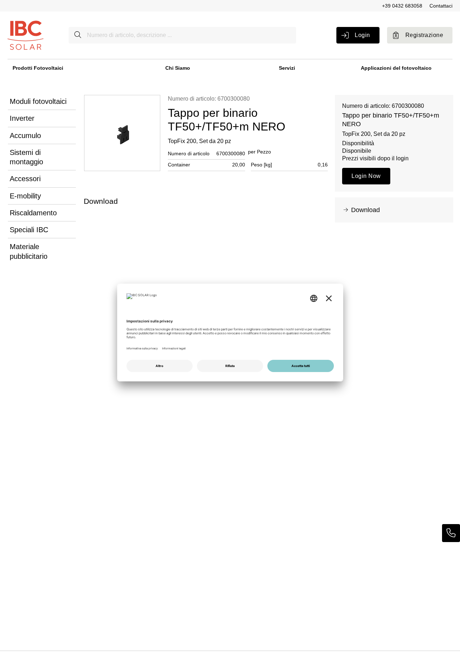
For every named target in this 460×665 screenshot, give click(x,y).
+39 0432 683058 (402, 6)
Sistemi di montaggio (26, 157)
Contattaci (440, 6)
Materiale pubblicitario (28, 251)
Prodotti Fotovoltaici (38, 68)
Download (365, 210)
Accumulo (25, 135)
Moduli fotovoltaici (38, 101)
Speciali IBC (29, 230)
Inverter (22, 118)
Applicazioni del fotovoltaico (396, 68)
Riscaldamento (33, 213)
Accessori (25, 179)
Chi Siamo (177, 68)
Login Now (366, 176)
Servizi (287, 68)
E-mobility (25, 196)
